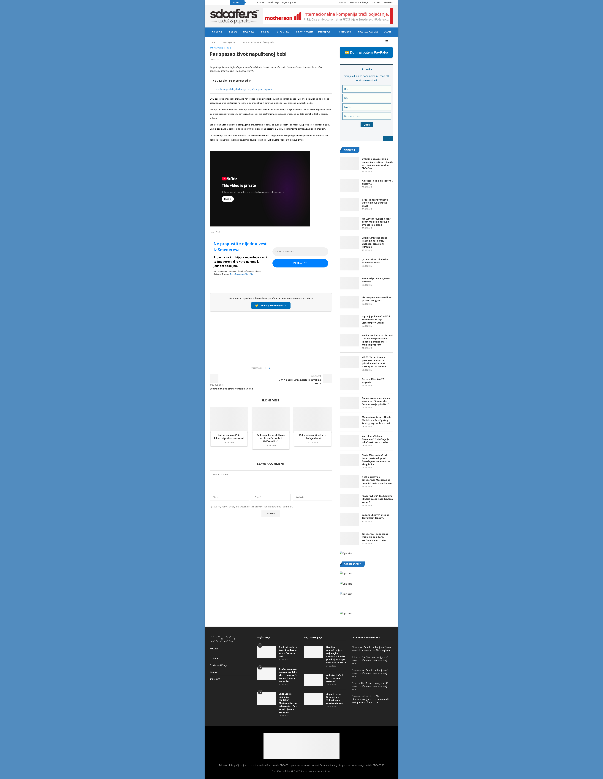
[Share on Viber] (287, 368)
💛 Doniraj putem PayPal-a (270, 305)
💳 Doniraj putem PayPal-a (366, 52)
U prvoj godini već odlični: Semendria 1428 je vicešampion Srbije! (376, 319)
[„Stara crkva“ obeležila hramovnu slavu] (349, 264)
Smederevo (345, 31)
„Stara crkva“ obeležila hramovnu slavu (375, 261)
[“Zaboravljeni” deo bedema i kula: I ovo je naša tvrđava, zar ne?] (349, 500)
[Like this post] (272, 368)
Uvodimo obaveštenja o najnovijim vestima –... (280, 2)
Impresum (388, 2)
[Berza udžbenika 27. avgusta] (349, 384)
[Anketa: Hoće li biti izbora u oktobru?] (349, 185)
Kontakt (376, 2)
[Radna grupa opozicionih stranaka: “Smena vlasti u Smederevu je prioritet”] (349, 403)
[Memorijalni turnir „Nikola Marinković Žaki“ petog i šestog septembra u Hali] (349, 422)
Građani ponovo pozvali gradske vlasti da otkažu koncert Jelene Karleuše (288, 675)
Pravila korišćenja (359, 2)
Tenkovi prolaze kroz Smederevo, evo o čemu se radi (288, 652)
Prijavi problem (304, 31)
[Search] (391, 41)
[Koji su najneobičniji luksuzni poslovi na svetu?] (229, 420)
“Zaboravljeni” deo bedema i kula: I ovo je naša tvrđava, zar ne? (377, 499)
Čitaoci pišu (283, 31)
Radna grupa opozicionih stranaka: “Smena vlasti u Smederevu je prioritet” (376, 401)
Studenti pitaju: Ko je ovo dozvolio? (376, 280)
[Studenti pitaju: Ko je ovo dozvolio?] (349, 283)
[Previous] (248, 2)
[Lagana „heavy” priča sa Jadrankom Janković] (349, 519)
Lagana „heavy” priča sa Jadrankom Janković (375, 516)
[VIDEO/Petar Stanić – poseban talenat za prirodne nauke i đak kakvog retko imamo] (349, 362)
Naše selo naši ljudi (368, 31)
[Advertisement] (271, 337)
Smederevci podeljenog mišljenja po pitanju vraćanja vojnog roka (375, 537)
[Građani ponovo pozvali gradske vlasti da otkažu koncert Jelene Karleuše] (266, 673)
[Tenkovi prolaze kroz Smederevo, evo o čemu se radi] (266, 652)
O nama (343, 2)
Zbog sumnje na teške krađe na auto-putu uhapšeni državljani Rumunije (374, 242)
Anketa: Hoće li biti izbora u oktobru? (377, 182)
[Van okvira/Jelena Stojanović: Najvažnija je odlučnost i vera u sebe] (349, 441)
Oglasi (387, 31)
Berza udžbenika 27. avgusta (373, 381)
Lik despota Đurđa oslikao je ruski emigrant (376, 299)
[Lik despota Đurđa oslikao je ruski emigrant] (349, 302)
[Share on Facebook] (275, 368)
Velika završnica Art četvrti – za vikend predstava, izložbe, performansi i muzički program (377, 340)
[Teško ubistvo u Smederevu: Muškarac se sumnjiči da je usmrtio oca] (349, 481)
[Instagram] (217, 2)
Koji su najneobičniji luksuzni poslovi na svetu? (229, 437)
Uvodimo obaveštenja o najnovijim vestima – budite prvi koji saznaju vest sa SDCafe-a (377, 163)
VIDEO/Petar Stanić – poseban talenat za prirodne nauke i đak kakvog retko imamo (374, 362)
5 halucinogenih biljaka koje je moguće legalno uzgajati (244, 88)
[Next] (253, 2)
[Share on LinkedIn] (281, 368)
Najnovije (217, 31)
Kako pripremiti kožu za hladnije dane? (312, 437)
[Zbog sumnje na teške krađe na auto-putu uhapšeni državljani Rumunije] (349, 242)
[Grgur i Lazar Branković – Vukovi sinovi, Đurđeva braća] (349, 204)
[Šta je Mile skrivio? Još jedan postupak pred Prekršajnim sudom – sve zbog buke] (349, 460)
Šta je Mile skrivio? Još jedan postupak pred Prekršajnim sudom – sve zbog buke (376, 460)
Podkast (233, 31)
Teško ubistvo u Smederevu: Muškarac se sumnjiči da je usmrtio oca (377, 480)
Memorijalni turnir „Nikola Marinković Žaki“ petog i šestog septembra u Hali (376, 420)
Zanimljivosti (325, 31)
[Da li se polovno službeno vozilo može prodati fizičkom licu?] (271, 420)
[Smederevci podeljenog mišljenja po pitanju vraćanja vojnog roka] (349, 538)
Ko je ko (265, 31)
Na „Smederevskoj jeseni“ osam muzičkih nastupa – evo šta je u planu (376, 221)
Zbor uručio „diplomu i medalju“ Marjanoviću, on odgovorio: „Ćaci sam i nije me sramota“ (288, 703)
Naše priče (248, 31)
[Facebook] (210, 2)
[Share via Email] (290, 368)
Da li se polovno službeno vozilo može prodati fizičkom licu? (271, 438)
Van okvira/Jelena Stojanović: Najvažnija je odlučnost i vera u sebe (375, 439)
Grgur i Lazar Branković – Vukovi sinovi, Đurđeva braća (376, 202)
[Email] (225, 2)
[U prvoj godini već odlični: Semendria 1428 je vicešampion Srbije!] (349, 321)
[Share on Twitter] (278, 368)
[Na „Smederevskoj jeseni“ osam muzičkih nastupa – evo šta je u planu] (349, 223)
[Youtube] (221, 2)
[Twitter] (214, 2)
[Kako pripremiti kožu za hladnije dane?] (312, 420)
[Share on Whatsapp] (284, 368)
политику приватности (241, 274)
